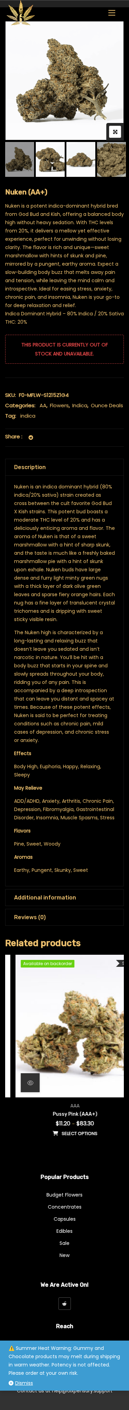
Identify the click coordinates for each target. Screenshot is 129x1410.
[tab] (64, 467)
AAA (64, 1106)
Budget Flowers (64, 1194)
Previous (19, 159)
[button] (111, 13)
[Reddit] (64, 1303)
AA (43, 405)
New (64, 1255)
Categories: (20, 405)
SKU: (10, 395)
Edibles (64, 1231)
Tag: (10, 415)
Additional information (45, 897)
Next (109, 159)
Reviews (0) (30, 917)
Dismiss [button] (24, 1383)
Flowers (59, 405)
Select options (69, 1133)
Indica (79, 405)
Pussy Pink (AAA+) (64, 1114)
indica (27, 415)
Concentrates (65, 1206)
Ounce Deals (107, 405)
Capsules (65, 1219)
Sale (64, 1243)
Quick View (19, 1082)
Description (30, 467)
